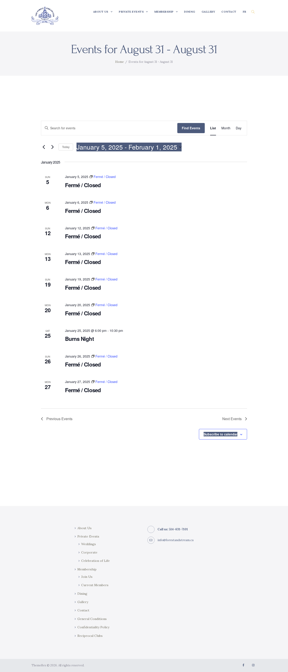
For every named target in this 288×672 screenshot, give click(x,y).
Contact (83, 610)
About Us (84, 528)
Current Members (94, 585)
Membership (87, 569)
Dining (82, 594)
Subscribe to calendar (220, 434)
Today (66, 147)
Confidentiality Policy (93, 627)
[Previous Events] (43, 147)
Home (119, 62)
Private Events (88, 536)
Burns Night (79, 338)
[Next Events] (52, 147)
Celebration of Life (95, 561)
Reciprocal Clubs (90, 636)
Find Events (191, 128)
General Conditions (92, 619)
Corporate (89, 552)
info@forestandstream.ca (176, 540)
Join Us (86, 577)
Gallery (82, 602)
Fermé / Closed (83, 185)
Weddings (88, 544)
